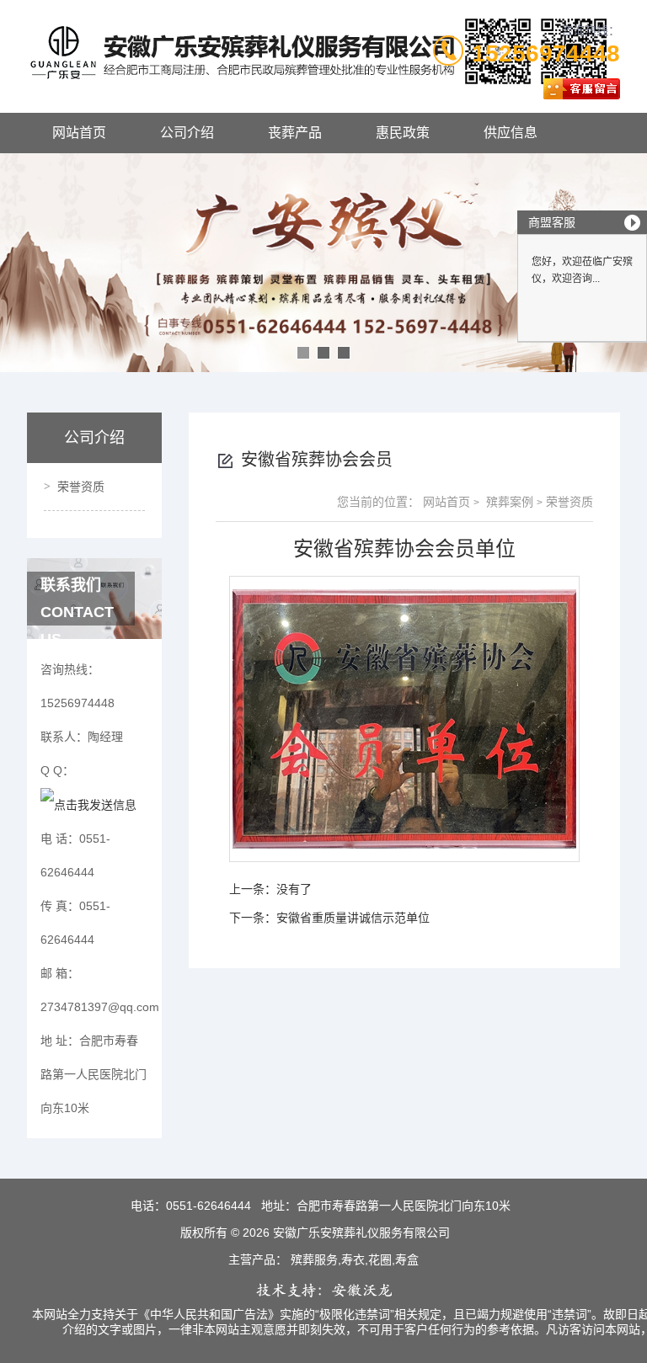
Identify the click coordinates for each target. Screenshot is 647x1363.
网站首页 (79, 132)
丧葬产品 (295, 132)
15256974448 (546, 53)
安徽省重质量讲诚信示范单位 (353, 917)
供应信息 (510, 132)
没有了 (294, 889)
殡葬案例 (508, 501)
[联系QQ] (88, 804)
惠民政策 (403, 132)
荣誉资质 (80, 486)
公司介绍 (187, 132)
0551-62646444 (208, 1205)
